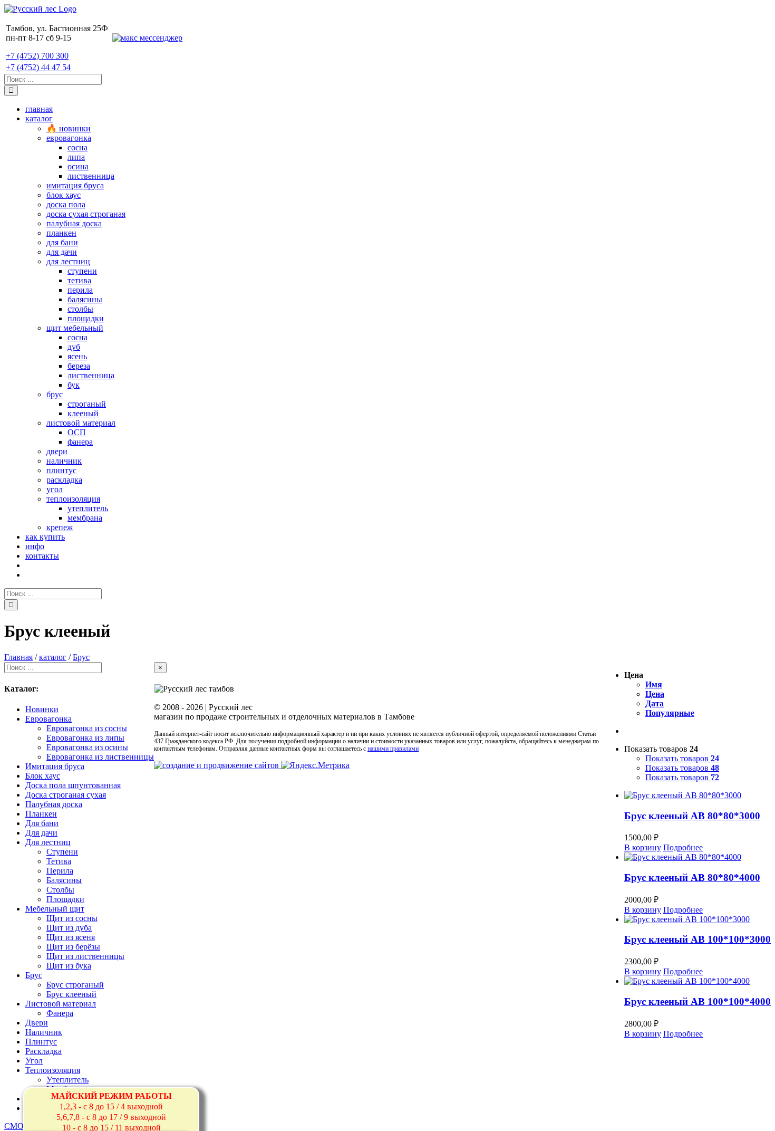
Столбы (60, 889)
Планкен (41, 813)
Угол (34, 1060)
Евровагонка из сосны (86, 728)
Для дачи (41, 832)
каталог (52, 657)
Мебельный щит (54, 908)
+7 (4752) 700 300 (37, 55)
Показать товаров (682, 758)
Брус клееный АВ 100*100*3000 (697, 939)
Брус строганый (75, 984)
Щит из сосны (72, 918)
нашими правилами (393, 748)
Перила (59, 870)
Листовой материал (60, 1003)
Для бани (42, 823)
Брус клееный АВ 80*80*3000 (692, 815)
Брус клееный (71, 994)
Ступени (62, 851)
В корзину (642, 847)
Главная (18, 657)
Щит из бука (68, 965)
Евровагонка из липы (85, 737)
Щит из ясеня (70, 937)
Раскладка (43, 1051)
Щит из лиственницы (85, 956)
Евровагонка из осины (87, 747)
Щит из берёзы (73, 946)
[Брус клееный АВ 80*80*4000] (697, 857)
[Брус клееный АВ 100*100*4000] (697, 981)
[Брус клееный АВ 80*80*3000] (697, 795)
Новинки (42, 709)
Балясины (64, 880)
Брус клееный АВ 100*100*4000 (697, 1001)
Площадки (65, 899)
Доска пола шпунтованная (73, 785)
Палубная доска (53, 804)
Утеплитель (67, 1079)
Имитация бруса (54, 766)
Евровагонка (48, 718)
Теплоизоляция (52, 1070)
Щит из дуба (69, 927)
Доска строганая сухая (65, 794)
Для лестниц (48, 842)
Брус (81, 657)
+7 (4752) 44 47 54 (38, 67)
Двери (36, 1022)
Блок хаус (42, 775)
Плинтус (41, 1041)
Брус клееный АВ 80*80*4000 (692, 877)
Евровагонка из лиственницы (100, 756)
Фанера (59, 1013)
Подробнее (683, 847)
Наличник (43, 1032)
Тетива (58, 861)
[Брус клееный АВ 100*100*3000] (697, 919)
